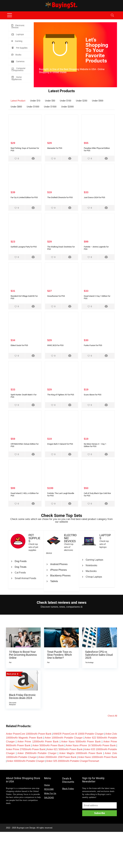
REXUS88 (49, 789)
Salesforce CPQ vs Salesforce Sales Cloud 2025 (99, 654)
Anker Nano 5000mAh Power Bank (81, 741)
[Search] (112, 15)
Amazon (12, 705)
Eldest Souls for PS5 (19, 345)
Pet (10, 662)
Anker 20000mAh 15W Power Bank (57, 757)
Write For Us (50, 793)
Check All (112, 715)
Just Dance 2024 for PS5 (94, 197)
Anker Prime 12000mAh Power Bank (38, 741)
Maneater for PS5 (54, 148)
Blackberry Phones (60, 575)
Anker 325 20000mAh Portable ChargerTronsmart (72, 761)
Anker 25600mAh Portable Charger (37, 753)
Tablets (54, 581)
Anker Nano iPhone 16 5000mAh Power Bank (91, 745)
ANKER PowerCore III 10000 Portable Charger (78, 734)
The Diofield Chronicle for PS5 (60, 197)
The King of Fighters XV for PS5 (60, 395)
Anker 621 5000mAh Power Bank (64, 749)
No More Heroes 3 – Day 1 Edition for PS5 (95, 445)
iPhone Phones (58, 570)
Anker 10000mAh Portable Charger (64, 737)
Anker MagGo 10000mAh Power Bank (80, 753)
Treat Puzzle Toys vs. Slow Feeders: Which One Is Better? (59, 654)
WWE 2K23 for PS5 (55, 345)
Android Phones (59, 564)
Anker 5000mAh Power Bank (48, 745)
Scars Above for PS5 (92, 395)
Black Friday (68, 788)
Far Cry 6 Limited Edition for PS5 (24, 197)
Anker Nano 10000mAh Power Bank (97, 757)
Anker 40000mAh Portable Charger (26, 761)
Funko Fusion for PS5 (93, 345)
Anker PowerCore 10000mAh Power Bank (28, 734)
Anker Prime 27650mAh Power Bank (25, 749)
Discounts (12, 703)
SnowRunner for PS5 (56, 296)
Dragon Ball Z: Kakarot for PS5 (60, 444)
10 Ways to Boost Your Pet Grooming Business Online (23, 654)
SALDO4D (49, 797)
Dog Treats (20, 567)
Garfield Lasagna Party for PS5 (24, 247)
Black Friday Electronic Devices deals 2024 (22, 696)
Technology (89, 662)
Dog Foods (21, 561)
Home (47, 785)
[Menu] (9, 15)
